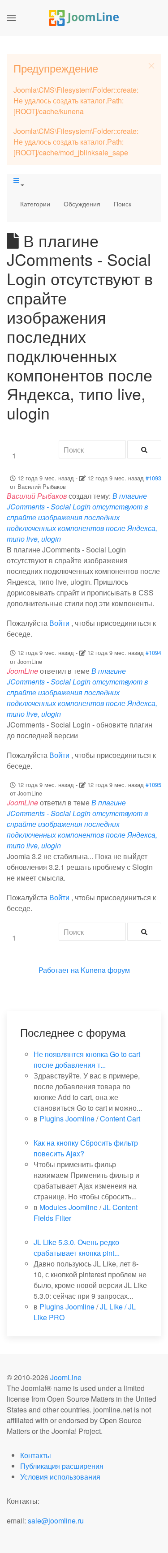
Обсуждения (82, 203)
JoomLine (66, 1377)
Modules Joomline (68, 1207)
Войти (59, 623)
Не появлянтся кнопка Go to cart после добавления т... (87, 1059)
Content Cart (120, 1118)
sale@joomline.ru (56, 1520)
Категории (35, 203)
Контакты (35, 1455)
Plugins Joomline (67, 1118)
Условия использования (60, 1477)
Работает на (59, 970)
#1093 (153, 478)
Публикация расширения (61, 1466)
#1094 (153, 652)
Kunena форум (105, 970)
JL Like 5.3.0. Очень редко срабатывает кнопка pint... (77, 1247)
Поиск (122, 203)
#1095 (153, 784)
